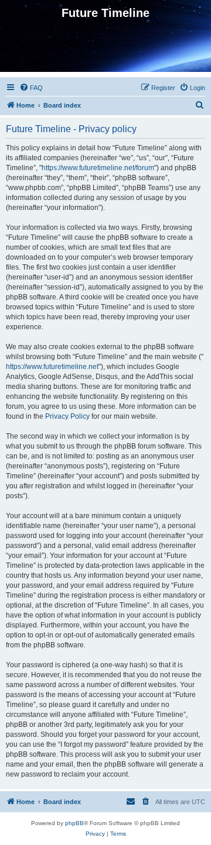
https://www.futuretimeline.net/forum (98, 168)
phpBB (74, 823)
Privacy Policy (67, 416)
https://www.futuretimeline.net (52, 367)
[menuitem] (31, 88)
